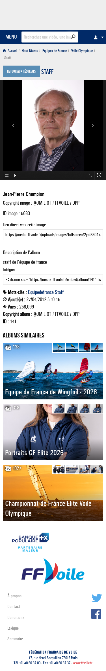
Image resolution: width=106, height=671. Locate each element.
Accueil (12, 50)
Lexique (13, 628)
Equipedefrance (41, 292)
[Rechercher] (73, 36)
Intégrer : (10, 269)
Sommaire (15, 638)
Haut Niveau (30, 50)
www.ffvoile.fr (82, 663)
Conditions (15, 617)
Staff (47, 72)
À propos (14, 595)
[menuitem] (97, 37)
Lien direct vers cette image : (25, 224)
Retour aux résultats (21, 72)
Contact (13, 606)
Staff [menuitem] (7, 57)
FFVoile (76, 14)
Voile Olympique (82, 50)
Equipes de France (54, 50)
